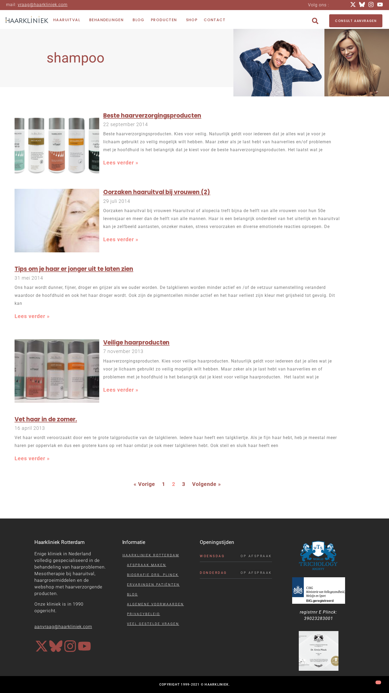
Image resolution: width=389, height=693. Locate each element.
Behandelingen (106, 20)
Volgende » (206, 484)
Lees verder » (120, 162)
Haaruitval (66, 20)
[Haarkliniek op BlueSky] (55, 646)
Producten (164, 20)
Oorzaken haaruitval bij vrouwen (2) (156, 192)
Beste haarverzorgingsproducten (152, 115)
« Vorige (144, 484)
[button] (315, 21)
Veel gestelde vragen (153, 624)
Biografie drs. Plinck (153, 575)
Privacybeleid (143, 614)
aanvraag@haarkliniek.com (63, 626)
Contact (214, 20)
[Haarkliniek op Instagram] (70, 646)
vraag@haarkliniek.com (42, 4)
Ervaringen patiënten (153, 585)
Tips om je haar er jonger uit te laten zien (74, 269)
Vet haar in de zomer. (46, 419)
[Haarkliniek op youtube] (84, 646)
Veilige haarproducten (136, 342)
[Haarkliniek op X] (41, 646)
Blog (138, 20)
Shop (192, 20)
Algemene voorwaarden (155, 604)
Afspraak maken (146, 565)
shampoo (76, 58)
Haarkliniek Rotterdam (151, 555)
